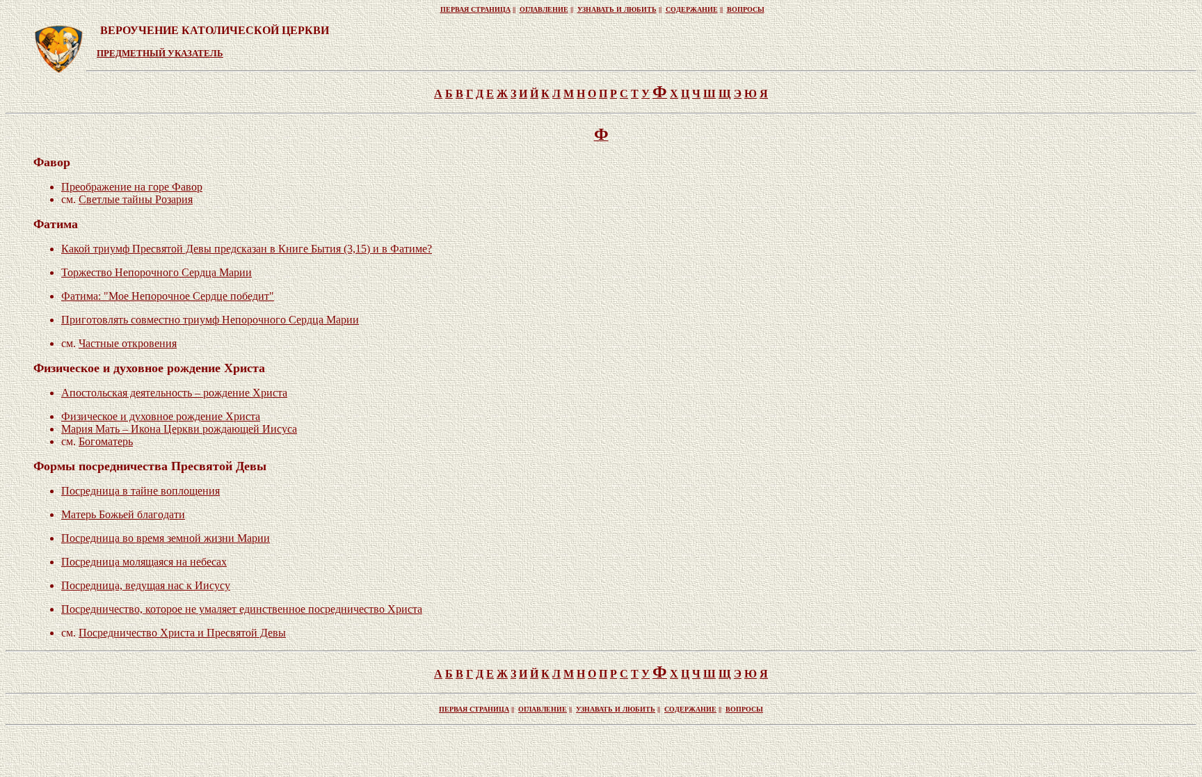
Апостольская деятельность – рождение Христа (174, 393)
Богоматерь (106, 441)
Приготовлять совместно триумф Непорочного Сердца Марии (210, 320)
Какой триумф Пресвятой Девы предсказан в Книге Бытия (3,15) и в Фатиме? (246, 249)
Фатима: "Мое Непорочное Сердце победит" (167, 296)
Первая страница (475, 9)
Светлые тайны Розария (136, 199)
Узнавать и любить (617, 9)
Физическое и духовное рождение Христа (160, 416)
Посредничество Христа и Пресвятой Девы (182, 633)
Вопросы (745, 9)
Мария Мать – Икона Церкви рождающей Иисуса (179, 429)
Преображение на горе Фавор (131, 187)
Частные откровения (128, 343)
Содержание (692, 9)
